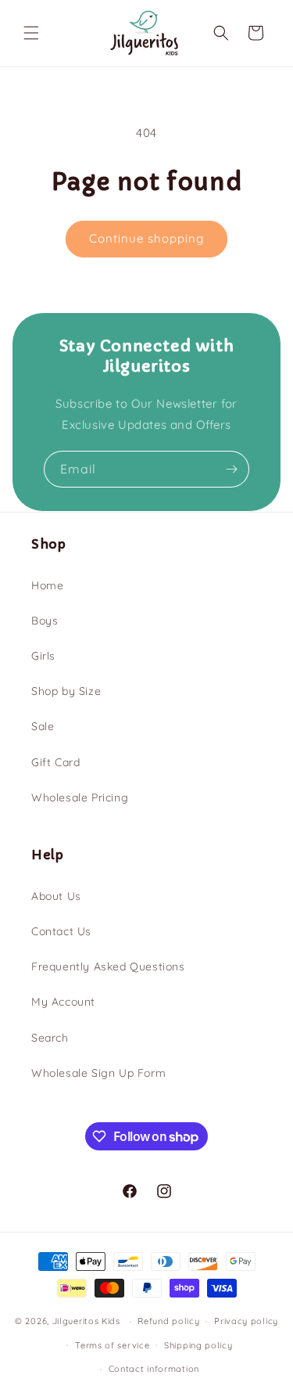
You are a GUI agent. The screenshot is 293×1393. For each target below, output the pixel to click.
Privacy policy (246, 1321)
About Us (56, 896)
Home (47, 585)
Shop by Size (66, 691)
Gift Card (55, 762)
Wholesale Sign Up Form (98, 1073)
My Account (63, 1002)
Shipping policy (198, 1345)
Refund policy (168, 1321)
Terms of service (112, 1345)
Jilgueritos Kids (86, 1321)
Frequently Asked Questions (108, 966)
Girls (43, 656)
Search (50, 1038)
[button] (31, 33)
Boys (44, 621)
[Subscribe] (231, 469)
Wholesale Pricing (79, 797)
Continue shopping (146, 238)
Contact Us (61, 931)
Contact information (154, 1368)
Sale (42, 726)
